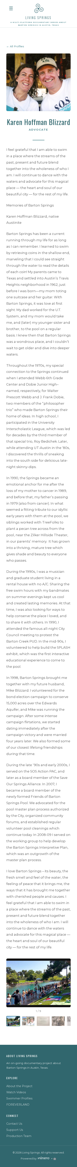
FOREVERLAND (17, 1104)
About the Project (19, 1086)
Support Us (14, 1130)
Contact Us (14, 1123)
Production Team (18, 1136)
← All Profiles (15, 46)
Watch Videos (16, 1092)
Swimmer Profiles (19, 1098)
